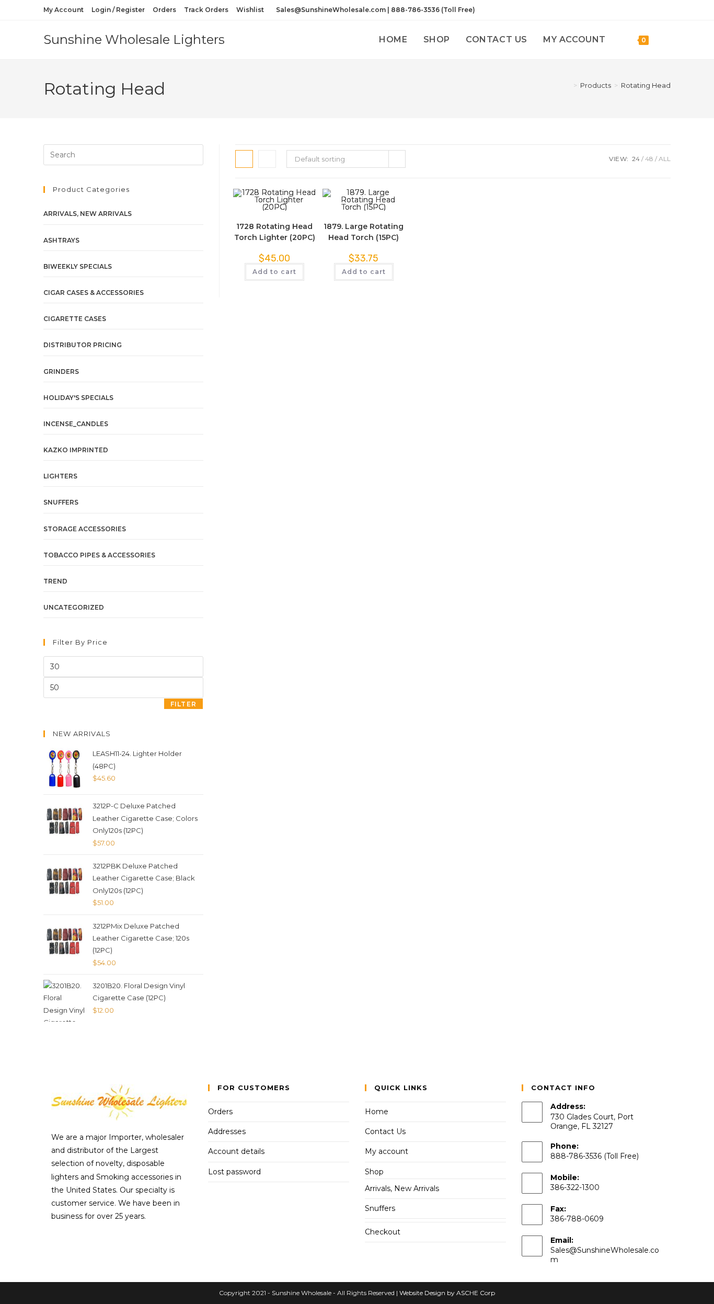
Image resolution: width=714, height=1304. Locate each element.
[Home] (567, 85)
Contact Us (385, 1131)
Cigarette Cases (74, 319)
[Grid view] (244, 159)
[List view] (267, 159)
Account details (236, 1151)
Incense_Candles (75, 424)
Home (376, 1111)
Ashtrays (61, 240)
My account (386, 1151)
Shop (374, 1171)
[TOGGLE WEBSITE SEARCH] (667, 39)
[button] (276, 201)
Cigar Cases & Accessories (93, 292)
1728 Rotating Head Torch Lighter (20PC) (274, 232)
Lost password (234, 1171)
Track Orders (206, 10)
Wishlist (250, 10)
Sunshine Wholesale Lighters (134, 39)
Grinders (61, 371)
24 (636, 159)
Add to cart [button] (274, 272)
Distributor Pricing (82, 345)
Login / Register (118, 10)
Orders (164, 10)
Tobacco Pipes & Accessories (99, 555)
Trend (55, 581)
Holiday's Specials (78, 398)
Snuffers (60, 502)
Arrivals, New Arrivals (87, 214)
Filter (183, 704)
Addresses (227, 1131)
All (665, 159)
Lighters (60, 476)
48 (649, 159)
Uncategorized (73, 607)
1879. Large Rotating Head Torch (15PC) (364, 232)
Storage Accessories (84, 529)
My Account (63, 10)
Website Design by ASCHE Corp (447, 1293)
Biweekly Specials (77, 266)
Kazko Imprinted (75, 450)
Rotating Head (646, 85)
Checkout (382, 1232)
